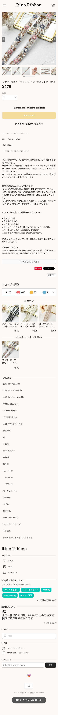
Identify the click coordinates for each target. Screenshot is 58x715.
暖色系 (6, 464)
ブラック (8, 484)
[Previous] (3, 39)
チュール (7, 431)
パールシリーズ (10, 491)
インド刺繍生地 (10, 417)
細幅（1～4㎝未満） (12, 384)
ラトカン (7, 531)
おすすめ (7, 511)
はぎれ (6, 504)
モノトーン (8, 471)
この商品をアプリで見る (29, 262)
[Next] (54, 39)
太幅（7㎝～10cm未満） (14, 397)
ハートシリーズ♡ (11, 518)
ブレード (7, 497)
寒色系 (6, 457)
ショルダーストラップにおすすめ (18, 538)
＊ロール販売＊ (10, 411)
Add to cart (29, 115)
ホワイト (8, 477)
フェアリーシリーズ (12, 524)
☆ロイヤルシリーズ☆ (13, 424)
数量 (4, 93)
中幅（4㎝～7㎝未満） (13, 390)
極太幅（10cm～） (11, 404)
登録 (50, 665)
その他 (6, 444)
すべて (8, 292)
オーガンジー (9, 451)
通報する (51, 275)
